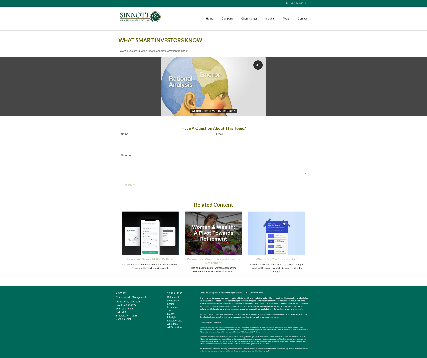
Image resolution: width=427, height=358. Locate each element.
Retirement (173, 297)
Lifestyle (171, 317)
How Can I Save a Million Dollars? (150, 259)
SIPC (263, 327)
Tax (169, 310)
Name (124, 134)
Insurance (172, 307)
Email (219, 134)
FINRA (258, 327)
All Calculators (174, 327)
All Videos (172, 323)
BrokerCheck (257, 292)
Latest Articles (174, 320)
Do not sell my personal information (264, 316)
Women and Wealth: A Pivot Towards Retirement (213, 261)
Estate (170, 303)
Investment (173, 300)
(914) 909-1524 (298, 3)
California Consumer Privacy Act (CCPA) (283, 314)
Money (170, 313)
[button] (227, 19)
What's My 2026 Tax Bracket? (277, 259)
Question (126, 155)
